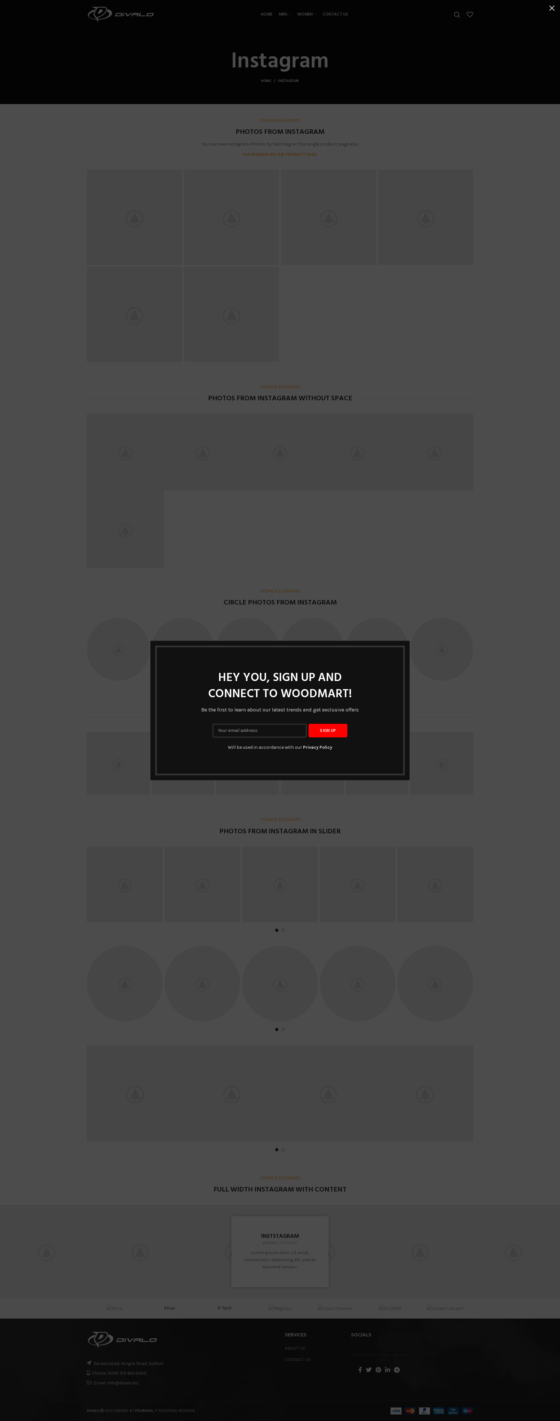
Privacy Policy (317, 747)
